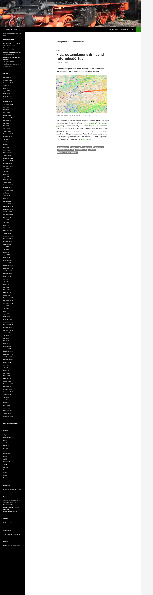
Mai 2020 (6, 193)
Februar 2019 (7, 230)
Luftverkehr (87, 147)
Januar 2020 (7, 204)
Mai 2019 (6, 225)
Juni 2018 (6, 249)
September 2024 (8, 104)
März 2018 (6, 257)
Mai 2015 (6, 341)
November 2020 (8, 185)
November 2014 (8, 354)
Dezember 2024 (8, 99)
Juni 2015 (6, 338)
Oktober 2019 (7, 212)
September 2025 (8, 83)
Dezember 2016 (8, 298)
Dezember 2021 (8, 158)
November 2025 (8, 77)
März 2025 (6, 93)
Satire (5, 464)
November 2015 (8, 324)
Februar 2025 (7, 96)
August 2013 (7, 394)
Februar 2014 (7, 378)
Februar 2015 (7, 346)
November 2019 (8, 209)
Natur (5, 456)
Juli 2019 (6, 220)
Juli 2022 (6, 139)
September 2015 (8, 330)
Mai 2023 (6, 126)
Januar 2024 (7, 115)
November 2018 (8, 239)
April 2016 (6, 314)
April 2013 (6, 405)
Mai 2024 (6, 110)
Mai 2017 (6, 284)
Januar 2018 (7, 263)
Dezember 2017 (8, 265)
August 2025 (7, 85)
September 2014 (8, 359)
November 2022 (8, 134)
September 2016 (8, 303)
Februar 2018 (7, 260)
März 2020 (6, 198)
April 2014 (6, 373)
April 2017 (6, 287)
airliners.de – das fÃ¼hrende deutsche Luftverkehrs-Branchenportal (11, 503)
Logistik (5, 448)
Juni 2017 (6, 281)
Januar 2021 (7, 182)
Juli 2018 (6, 247)
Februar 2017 (7, 292)
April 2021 (6, 177)
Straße (5, 472)
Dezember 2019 (8, 206)
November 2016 (8, 300)
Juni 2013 (6, 400)
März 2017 (6, 290)
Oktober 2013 (7, 389)
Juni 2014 (6, 367)
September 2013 (8, 392)
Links (132, 29)
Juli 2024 (6, 107)
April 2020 (6, 196)
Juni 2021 (6, 171)
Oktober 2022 (7, 136)
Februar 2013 (7, 410)
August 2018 (7, 244)
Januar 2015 (7, 349)
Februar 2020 (7, 201)
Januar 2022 (7, 155)
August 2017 (7, 276)
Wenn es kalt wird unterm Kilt (11, 52)
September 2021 (8, 166)
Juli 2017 (6, 279)
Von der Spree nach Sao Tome (11, 64)
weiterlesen (86, 139)
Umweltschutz (81, 150)
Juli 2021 (6, 169)
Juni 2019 (6, 222)
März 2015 (6, 343)
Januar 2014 (7, 381)
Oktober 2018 (7, 241)
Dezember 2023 (8, 118)
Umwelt (5, 478)
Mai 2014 (6, 370)
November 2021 (8, 161)
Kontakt (123, 29)
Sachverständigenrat (65, 150)
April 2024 (6, 112)
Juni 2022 (6, 142)
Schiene (5, 467)
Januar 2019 (7, 233)
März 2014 (6, 376)
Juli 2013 (6, 397)
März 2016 (6, 316)
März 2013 (6, 408)
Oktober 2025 (7, 80)
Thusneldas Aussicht (9, 48)
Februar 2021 (7, 179)
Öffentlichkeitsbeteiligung (67, 152)
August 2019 (7, 217)
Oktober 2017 (7, 271)
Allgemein (6, 435)
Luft (58, 50)
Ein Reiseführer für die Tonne (11, 43)
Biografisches (7, 437)
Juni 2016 (6, 308)
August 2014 (7, 362)
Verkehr (92, 150)
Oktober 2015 (7, 327)
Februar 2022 (7, 153)
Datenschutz (113, 29)
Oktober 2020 (7, 187)
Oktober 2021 (7, 163)
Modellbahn (7, 453)
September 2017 (8, 273)
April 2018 (6, 255)
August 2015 (7, 333)
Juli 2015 (6, 335)
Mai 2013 (6, 402)
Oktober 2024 (7, 101)
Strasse (5, 470)
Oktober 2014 (7, 357)
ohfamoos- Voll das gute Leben (12, 489)
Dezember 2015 (8, 322)
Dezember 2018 (8, 236)
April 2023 (6, 128)
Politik (5, 459)
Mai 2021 (6, 174)
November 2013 (8, 386)
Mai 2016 (6, 311)
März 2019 (6, 228)
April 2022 (6, 147)
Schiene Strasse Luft (12, 29)
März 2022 (6, 150)
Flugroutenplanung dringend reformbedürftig (80, 56)
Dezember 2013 (8, 384)
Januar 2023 (7, 131)
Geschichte (6, 443)
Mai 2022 (6, 144)
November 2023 (8, 120)
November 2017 (8, 268)
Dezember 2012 (8, 416)
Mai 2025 (6, 88)
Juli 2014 (6, 365)
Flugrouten (76, 147)
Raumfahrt (6, 462)
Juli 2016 (6, 306)
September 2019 (8, 214)
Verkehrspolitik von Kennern (11, 523)
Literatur (6, 445)
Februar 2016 (7, 319)
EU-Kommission (63, 147)
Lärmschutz (99, 147)
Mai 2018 (6, 252)
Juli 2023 (6, 123)
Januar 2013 (7, 413)
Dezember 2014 (8, 351)
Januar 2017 (7, 295)
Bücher (5, 440)
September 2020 (8, 190)
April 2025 (6, 91)
